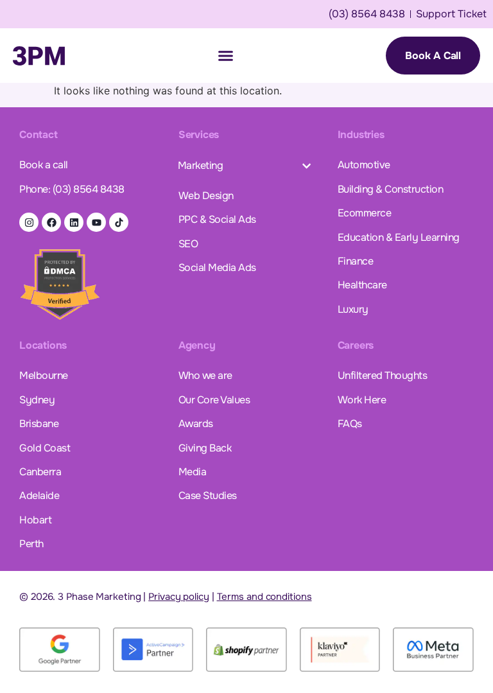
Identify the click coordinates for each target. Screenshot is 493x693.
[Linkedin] (73, 222)
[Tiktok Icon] (118, 222)
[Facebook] (51, 222)
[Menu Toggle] (226, 56)
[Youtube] (96, 222)
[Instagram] (29, 222)
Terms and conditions (264, 596)
